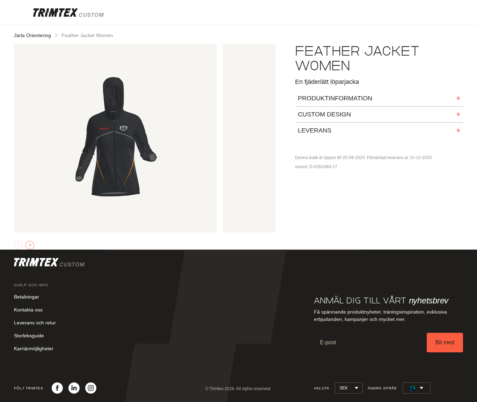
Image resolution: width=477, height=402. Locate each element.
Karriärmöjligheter (33, 348)
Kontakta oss (28, 310)
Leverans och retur (35, 322)
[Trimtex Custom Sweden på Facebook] (57, 388)
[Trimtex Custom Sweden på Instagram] (90, 388)
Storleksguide (29, 335)
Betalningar (26, 297)
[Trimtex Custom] (68, 12)
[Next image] (29, 245)
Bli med (444, 342)
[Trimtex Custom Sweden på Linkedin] (74, 388)
